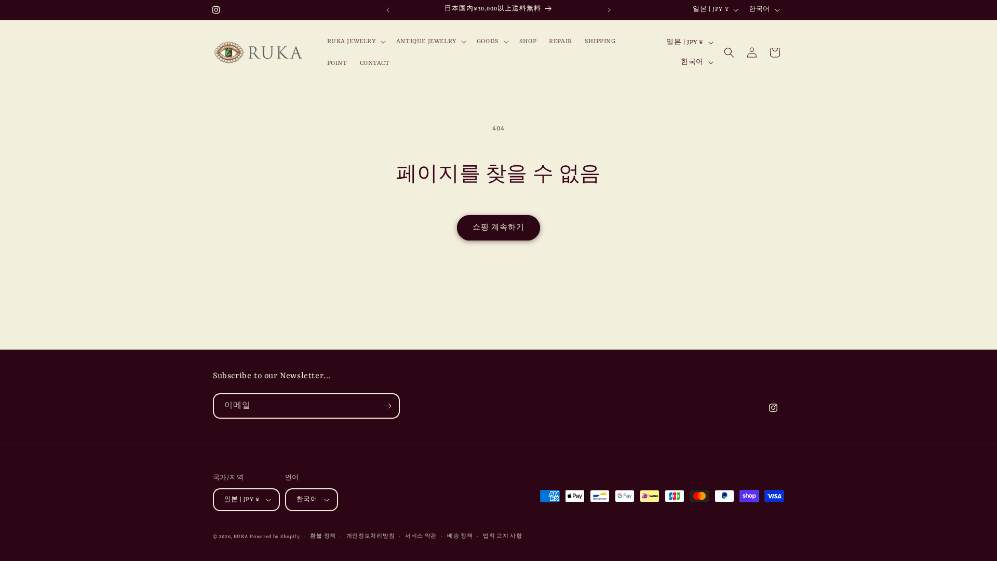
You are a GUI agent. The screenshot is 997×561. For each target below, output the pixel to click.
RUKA (241, 537)
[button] (355, 41)
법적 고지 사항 (502, 536)
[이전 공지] (387, 10)
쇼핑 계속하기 (498, 228)
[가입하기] (387, 406)
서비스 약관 (421, 536)
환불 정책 (323, 536)
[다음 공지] (609, 10)
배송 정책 (460, 536)
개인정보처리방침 (370, 536)
